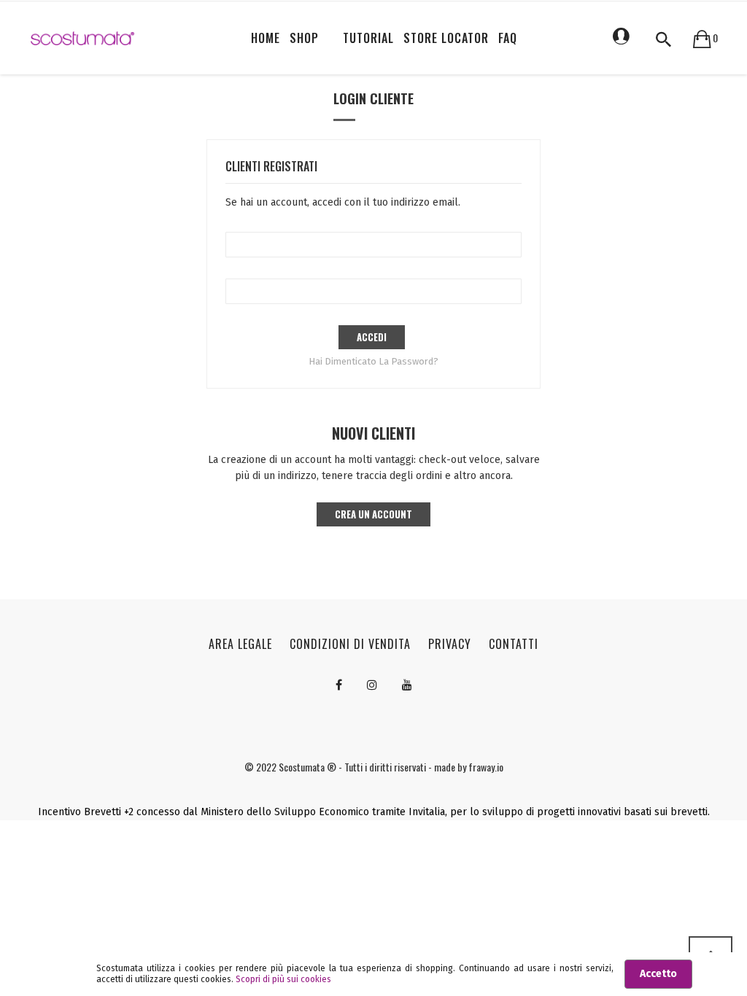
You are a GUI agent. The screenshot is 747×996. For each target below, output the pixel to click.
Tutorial (368, 38)
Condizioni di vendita (350, 644)
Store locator (446, 38)
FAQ (507, 38)
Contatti (513, 644)
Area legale (240, 644)
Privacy (449, 644)
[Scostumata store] (82, 38)
